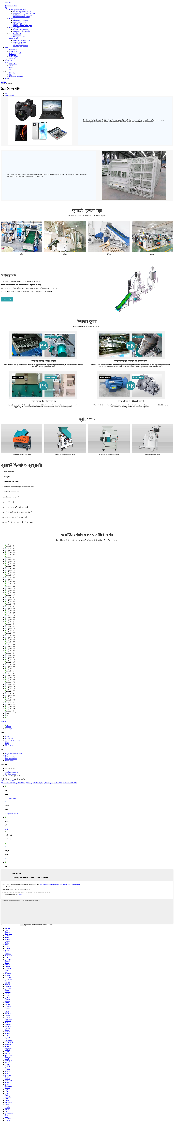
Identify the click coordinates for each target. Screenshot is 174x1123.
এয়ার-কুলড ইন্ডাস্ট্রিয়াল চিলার (20, 46)
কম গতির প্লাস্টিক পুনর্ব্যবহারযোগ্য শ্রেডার (24, 13)
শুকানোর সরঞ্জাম (17, 35)
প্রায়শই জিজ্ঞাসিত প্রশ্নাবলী (16, 76)
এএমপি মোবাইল (11, 781)
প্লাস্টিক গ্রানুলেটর (14, 27)
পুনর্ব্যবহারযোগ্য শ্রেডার (11, 6)
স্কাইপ (6, 829)
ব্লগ (10, 69)
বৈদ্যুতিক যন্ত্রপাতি (13, 56)
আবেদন (7, 736)
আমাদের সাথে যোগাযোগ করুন (12, 740)
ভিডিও (10, 75)
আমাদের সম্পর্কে (9, 738)
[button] (7, 299)
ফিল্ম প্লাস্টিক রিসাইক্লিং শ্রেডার (21, 17)
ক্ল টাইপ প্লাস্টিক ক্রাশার (19, 22)
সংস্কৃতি (7, 744)
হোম (6, 93)
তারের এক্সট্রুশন (13, 51)
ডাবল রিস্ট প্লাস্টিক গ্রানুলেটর (20, 29)
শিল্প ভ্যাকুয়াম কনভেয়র (18, 37)
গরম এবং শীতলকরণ (14, 38)
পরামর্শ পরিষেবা (12, 73)
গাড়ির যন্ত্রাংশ (12, 55)
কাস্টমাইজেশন (8, 60)
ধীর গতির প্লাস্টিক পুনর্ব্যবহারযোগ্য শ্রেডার (24, 15)
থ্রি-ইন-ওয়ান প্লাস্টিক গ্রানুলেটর (21, 31)
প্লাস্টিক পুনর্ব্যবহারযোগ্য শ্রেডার (17, 9)
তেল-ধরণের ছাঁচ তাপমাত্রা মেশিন (21, 40)
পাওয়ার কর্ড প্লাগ (13, 49)
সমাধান (6, 47)
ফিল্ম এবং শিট (12, 58)
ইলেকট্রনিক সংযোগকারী (15, 53)
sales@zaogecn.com (11, 772)
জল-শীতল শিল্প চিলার (18, 44)
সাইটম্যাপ (3, 781)
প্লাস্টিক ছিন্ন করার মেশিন (70, 783)
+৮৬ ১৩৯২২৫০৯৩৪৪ (11, 798)
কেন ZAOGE (13, 64)
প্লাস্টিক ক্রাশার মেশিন (6, 783)
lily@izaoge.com (10, 774)
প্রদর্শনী (11, 67)
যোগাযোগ (7, 78)
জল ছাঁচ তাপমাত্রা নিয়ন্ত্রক (19, 42)
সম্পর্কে (6, 62)
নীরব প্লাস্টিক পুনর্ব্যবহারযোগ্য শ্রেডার (22, 11)
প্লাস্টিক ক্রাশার (13, 18)
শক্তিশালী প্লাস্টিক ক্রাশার (20, 24)
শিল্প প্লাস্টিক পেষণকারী (19, 783)
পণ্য (6, 8)
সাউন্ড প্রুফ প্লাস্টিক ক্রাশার (20, 20)
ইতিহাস (11, 66)
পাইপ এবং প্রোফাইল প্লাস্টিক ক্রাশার (22, 26)
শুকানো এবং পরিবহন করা (15, 33)
